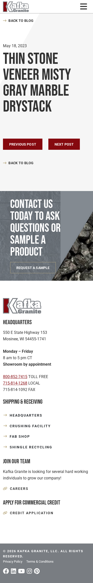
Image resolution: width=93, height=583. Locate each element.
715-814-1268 (15, 383)
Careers (19, 489)
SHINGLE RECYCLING (31, 447)
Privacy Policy (12, 561)
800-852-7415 (15, 376)
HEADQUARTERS (26, 415)
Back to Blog (20, 21)
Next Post (64, 144)
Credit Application (32, 513)
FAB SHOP (20, 436)
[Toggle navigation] (83, 6)
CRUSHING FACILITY (30, 426)
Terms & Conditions (40, 561)
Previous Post (22, 144)
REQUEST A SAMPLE (33, 268)
